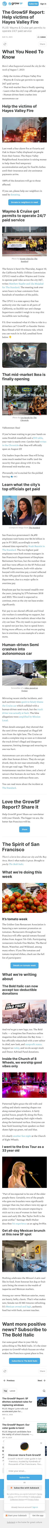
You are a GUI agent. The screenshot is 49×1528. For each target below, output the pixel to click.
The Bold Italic (16, 864)
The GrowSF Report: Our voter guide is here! (16, 1426)
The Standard (34, 527)
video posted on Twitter (29, 689)
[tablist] (9, 1391)
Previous (10, 1380)
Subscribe (33, 4)
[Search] (44, 1391)
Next (40, 1380)
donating (15, 194)
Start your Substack (17, 1515)
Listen (43, 37)
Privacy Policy (33, 1499)
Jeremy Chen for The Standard (28, 260)
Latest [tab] (12, 1391)
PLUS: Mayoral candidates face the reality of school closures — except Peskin (17, 1433)
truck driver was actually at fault (22, 711)
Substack (11, 1522)
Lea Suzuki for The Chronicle (28, 419)
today (16, 1048)
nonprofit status (33, 1044)
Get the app (37, 1515)
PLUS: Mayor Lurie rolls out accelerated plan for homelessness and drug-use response (15, 1410)
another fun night (22, 1136)
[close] (41, 1443)
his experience (19, 1223)
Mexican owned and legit (18, 1306)
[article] (24, 1408)
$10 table (38, 438)
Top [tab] (5, 1391)
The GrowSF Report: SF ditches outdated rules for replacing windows (17, 1401)
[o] (24, 355)
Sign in (43, 4)
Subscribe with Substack (26, 1487)
